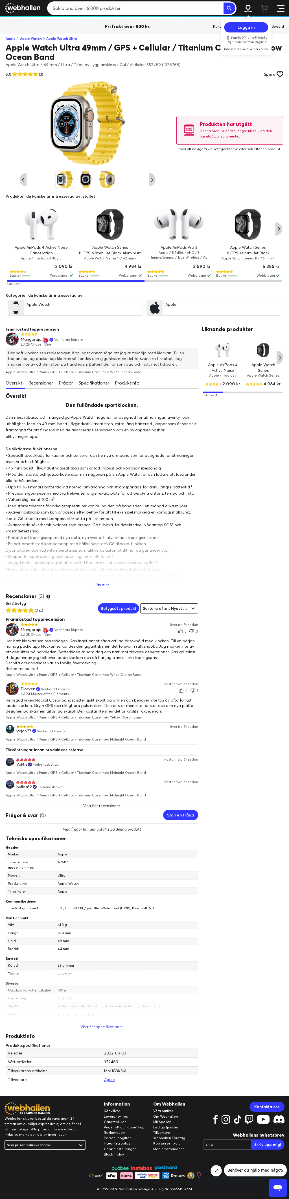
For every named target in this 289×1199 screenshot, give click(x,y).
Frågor (66, 383)
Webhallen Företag (169, 1138)
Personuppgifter (117, 1138)
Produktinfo (127, 383)
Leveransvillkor (116, 1116)
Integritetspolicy (117, 1143)
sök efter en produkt (263, 149)
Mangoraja (31, 339)
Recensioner (40, 383)
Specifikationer (93, 383)
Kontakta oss (267, 1106)
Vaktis (21, 764)
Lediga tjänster (165, 1127)
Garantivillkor (115, 1122)
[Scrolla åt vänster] (23, 179)
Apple (11, 38)
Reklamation (114, 1132)
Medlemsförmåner (168, 1149)
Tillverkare (161, 1132)
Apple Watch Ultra (61, 38)
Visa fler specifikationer (101, 1026)
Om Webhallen (165, 1116)
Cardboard (275, 26)
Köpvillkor (112, 1111)
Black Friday (114, 1154)
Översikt (14, 383)
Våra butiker (163, 1111)
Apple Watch (31, 38)
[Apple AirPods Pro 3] (179, 224)
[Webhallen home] (21, 8)
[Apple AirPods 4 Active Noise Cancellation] (41, 224)
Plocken (28, 689)
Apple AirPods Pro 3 (179, 247)
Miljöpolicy (162, 1122)
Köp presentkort (166, 1143)
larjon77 (23, 731)
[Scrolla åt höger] (152, 179)
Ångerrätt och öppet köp (124, 1127)
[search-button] (229, 8)
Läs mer (102, 584)
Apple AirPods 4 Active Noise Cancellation (223, 370)
